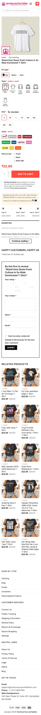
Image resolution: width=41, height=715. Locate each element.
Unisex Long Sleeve (20, 92)
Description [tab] (7, 223)
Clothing (5, 578)
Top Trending (14, 57)
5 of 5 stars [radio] (10, 291)
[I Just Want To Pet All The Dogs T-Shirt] (10, 377)
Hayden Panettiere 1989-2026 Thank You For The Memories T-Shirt (30, 506)
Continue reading (20, 241)
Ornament (6, 591)
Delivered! (35, 215)
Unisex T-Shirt (5, 91)
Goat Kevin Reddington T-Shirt (30, 467)
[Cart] (37, 4)
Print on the (7, 154)
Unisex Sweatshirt (36, 91)
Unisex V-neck (13, 91)
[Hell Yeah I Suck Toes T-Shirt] (10, 528)
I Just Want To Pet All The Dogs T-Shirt (10, 393)
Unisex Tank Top (5, 104)
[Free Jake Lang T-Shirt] (10, 414)
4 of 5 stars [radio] (24, 287)
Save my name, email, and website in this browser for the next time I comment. (19, 339)
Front (18, 154)
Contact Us (7, 609)
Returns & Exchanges (11, 627)
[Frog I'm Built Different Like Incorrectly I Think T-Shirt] (30, 414)
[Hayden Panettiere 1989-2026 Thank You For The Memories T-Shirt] (30, 489)
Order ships (20, 215)
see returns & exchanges (19, 188)
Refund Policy (8, 623)
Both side (20, 161)
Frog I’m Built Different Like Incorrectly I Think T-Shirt (30, 431)
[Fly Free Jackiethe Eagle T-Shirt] (30, 377)
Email (8, 325)
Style (4, 81)
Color (4, 132)
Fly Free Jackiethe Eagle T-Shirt (30, 392)
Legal (4, 662)
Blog (4, 671)
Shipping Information (11, 618)
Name (8, 315)
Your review (10, 296)
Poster (4, 587)
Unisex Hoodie (28, 91)
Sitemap (5, 636)
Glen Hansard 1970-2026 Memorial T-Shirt (10, 469)
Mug (3, 583)
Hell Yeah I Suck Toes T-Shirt (9, 543)
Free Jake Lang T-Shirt (10, 429)
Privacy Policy (8, 654)
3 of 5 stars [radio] (10, 287)
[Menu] (30, 3)
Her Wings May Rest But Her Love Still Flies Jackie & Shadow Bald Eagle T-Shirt (30, 547)
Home (4, 57)
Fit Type (5, 70)
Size (4, 112)
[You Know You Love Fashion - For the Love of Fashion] (15, 4)
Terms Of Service (9, 658)
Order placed (6, 215)
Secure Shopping (9, 631)
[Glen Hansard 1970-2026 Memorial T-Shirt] (10, 453)
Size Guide (15, 112)
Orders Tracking (9, 614)
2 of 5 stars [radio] (19, 283)
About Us (6, 649)
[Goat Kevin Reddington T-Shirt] (30, 453)
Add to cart (25, 174)
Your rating (10, 279)
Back (18, 157)
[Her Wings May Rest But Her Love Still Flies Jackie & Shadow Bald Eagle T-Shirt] (30, 528)
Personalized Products (11, 596)
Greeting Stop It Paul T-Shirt (9, 504)
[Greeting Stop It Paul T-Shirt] (10, 489)
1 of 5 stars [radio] (8, 283)
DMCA (4, 667)
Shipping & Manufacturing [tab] (13, 228)
